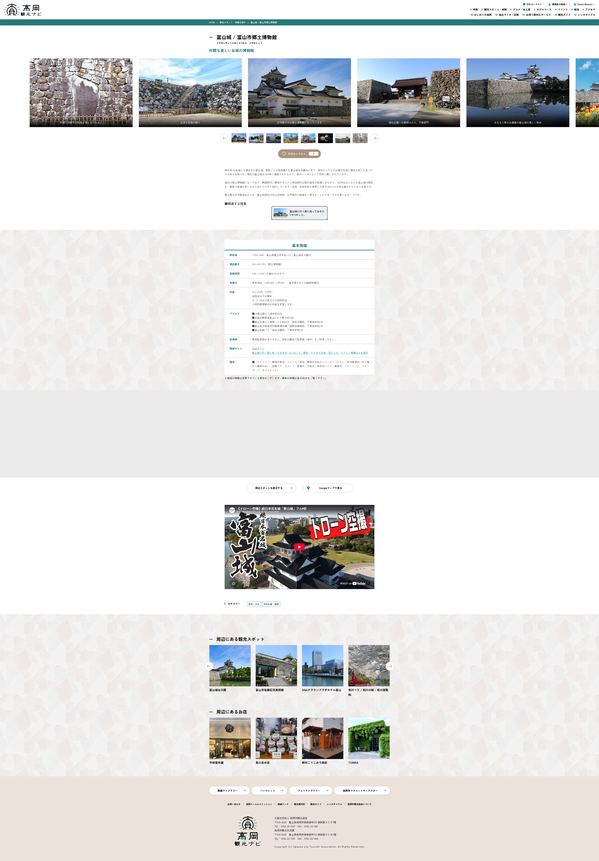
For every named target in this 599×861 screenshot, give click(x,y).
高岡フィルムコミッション (259, 804)
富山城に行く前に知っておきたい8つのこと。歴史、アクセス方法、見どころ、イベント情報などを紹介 (310, 353)
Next (374, 138)
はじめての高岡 (483, 15)
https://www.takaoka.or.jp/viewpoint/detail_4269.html (369, 741)
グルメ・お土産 (521, 9)
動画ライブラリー (228, 790)
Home (212, 22)
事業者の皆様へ (559, 4)
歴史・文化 (253, 604)
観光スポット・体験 (495, 9)
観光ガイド (564, 15)
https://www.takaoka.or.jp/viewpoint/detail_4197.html (230, 741)
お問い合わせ (234, 804)
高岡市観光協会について (360, 804)
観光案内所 (299, 804)
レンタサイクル (586, 15)
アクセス (590, 9)
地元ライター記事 (509, 15)
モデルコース (544, 9)
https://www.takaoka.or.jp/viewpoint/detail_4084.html (322, 668)
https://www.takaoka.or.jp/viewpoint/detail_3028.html (230, 668)
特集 (475, 9)
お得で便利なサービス (538, 15)
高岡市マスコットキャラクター (360, 790)
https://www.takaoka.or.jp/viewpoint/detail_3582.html (276, 741)
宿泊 (576, 9)
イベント (563, 9)
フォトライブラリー (309, 790)
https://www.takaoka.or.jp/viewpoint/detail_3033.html (276, 668)
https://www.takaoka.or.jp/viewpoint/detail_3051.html (369, 671)
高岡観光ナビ (22, 9)
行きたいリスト (534, 4)
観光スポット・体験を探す (233, 22)
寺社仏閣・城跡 (271, 604)
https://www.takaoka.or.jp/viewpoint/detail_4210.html (322, 741)
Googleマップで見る (330, 488)
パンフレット (267, 790)
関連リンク (283, 804)
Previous (224, 138)
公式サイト (258, 348)
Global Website (585, 4)
